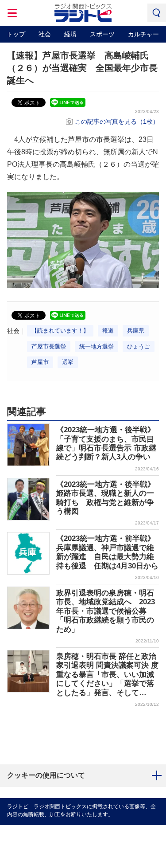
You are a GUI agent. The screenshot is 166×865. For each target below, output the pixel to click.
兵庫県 (135, 330)
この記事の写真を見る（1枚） (117, 121)
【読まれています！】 (60, 330)
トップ (16, 34)
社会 (45, 34)
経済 (70, 34)
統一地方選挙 (96, 346)
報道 (108, 330)
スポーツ (102, 34)
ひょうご (138, 346)
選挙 (67, 362)
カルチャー (143, 34)
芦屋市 (40, 362)
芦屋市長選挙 (48, 346)
